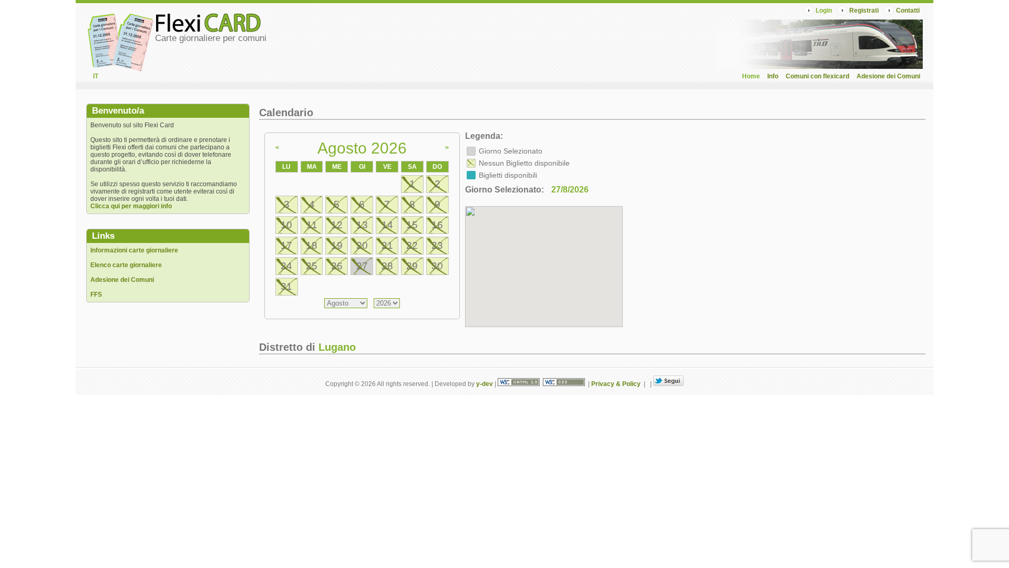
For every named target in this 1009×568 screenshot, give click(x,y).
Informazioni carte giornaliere (134, 250)
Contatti (908, 10)
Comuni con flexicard (817, 76)
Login (824, 10)
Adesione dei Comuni (888, 76)
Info (772, 76)
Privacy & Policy (616, 384)
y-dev (484, 384)
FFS (96, 294)
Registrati (864, 10)
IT (95, 76)
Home (751, 76)
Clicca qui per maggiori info (131, 206)
